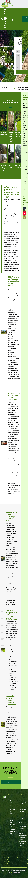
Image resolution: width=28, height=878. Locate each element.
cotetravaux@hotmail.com (18, 857)
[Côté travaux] (7, 4)
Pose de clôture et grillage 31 (12, 804)
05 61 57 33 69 (7, 858)
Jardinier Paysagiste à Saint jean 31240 (22, 842)
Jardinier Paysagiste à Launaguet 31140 (22, 810)
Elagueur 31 (12, 825)
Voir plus (10, 782)
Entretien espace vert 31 (12, 811)
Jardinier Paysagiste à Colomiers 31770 (22, 819)
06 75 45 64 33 (7, 862)
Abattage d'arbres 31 (12, 831)
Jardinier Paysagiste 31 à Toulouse (22, 803)
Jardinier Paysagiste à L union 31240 (23, 835)
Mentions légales (21, 870)
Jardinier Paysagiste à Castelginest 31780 (22, 827)
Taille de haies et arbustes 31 (12, 819)
